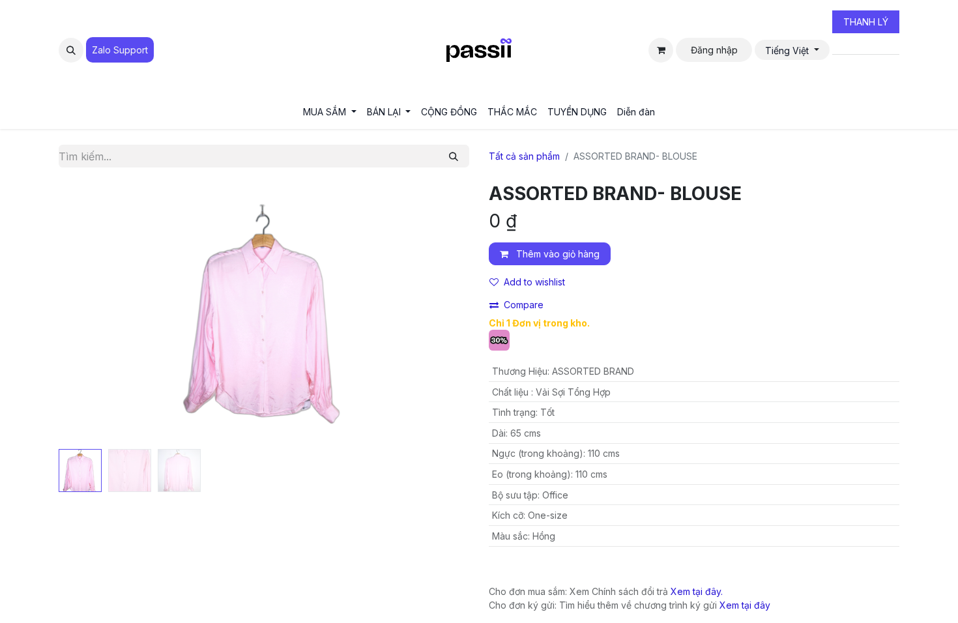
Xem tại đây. (697, 591)
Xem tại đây (744, 605)
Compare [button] (524, 304)
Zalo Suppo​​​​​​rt (120, 49)
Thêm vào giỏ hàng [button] (557, 253)
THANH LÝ (865, 21)
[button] (71, 50)
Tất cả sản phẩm (524, 156)
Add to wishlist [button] (534, 281)
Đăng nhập (714, 49)
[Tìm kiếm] (453, 156)
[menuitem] (330, 112)
